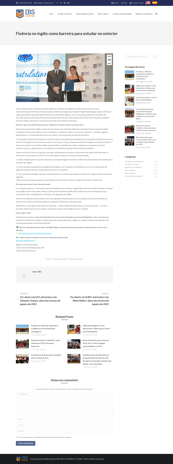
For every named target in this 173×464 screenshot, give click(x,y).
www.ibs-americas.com (25, 240)
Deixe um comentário (75, 259)
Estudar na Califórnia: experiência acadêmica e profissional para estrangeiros (44, 328)
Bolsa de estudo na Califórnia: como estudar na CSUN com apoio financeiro (45, 343)
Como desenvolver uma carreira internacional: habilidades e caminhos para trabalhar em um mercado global (146, 114)
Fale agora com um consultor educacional (35, 233)
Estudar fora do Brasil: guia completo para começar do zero (46, 356)
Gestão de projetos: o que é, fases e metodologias (146, 98)
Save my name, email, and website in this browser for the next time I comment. (45, 437)
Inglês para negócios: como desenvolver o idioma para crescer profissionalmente (96, 328)
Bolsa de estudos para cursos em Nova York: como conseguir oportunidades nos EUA (96, 343)
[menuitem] (115, 3)
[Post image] (22, 329)
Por (48, 259)
